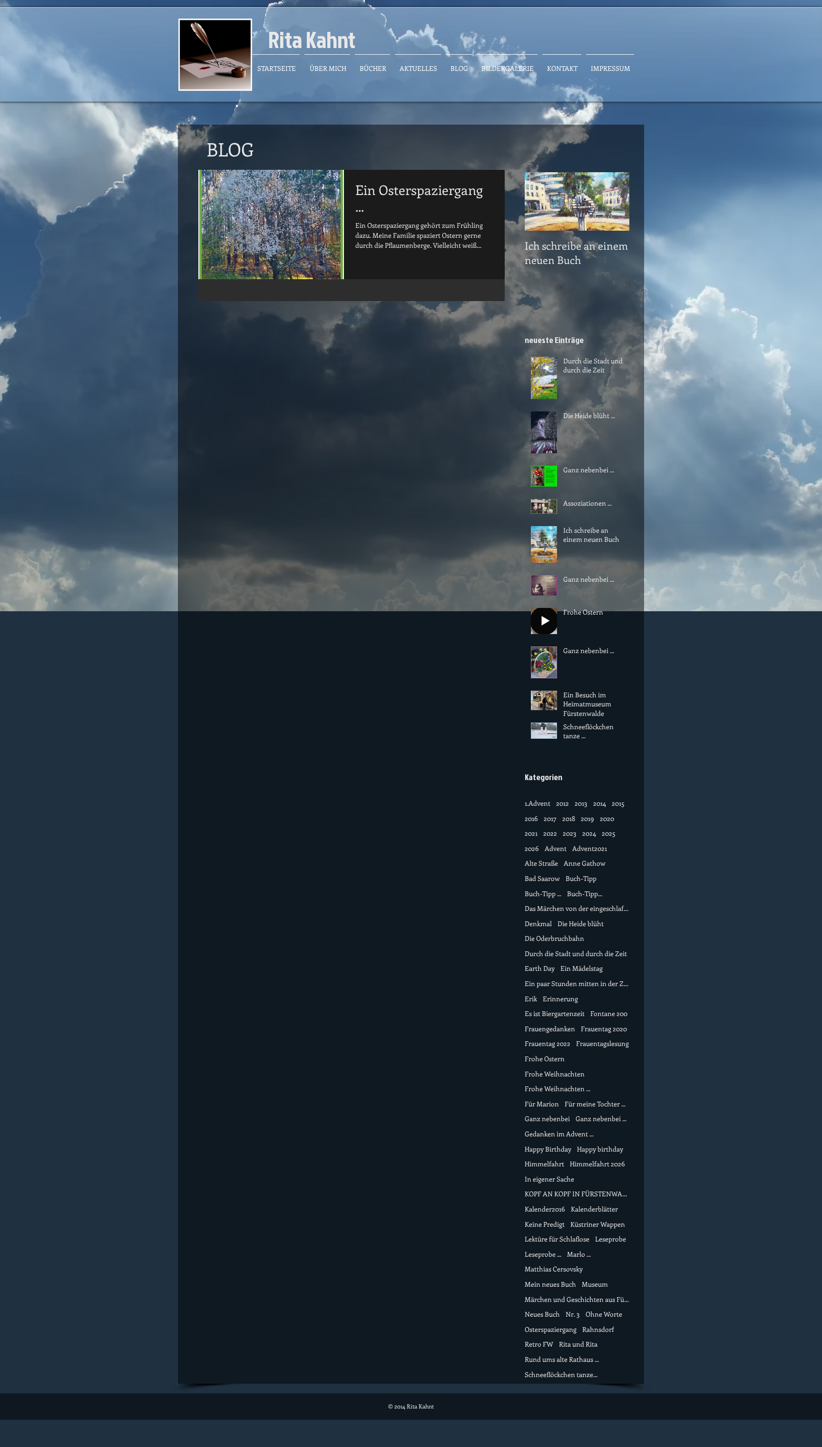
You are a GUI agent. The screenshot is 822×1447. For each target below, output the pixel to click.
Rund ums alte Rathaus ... (562, 1359)
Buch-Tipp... (584, 893)
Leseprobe (610, 1238)
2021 (531, 833)
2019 (587, 818)
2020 (607, 818)
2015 (618, 803)
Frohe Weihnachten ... (557, 1088)
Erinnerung (560, 998)
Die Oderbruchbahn (554, 938)
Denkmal (538, 923)
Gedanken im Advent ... (559, 1133)
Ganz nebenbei (547, 1118)
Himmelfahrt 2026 (597, 1163)
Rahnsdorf (598, 1329)
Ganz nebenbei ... (601, 1118)
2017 (550, 818)
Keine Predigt (545, 1224)
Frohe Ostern (545, 1058)
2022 (550, 833)
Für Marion (542, 1103)
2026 (532, 848)
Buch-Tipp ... (543, 893)
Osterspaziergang (551, 1329)
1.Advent (537, 803)
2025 (609, 833)
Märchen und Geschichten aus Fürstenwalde (577, 1299)
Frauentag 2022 (547, 1043)
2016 (531, 818)
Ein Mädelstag (581, 968)
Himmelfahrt (544, 1163)
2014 (599, 803)
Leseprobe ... (543, 1254)
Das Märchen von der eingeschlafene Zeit (577, 908)
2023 (570, 833)
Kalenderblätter (594, 1208)
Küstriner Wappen (597, 1224)
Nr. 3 (573, 1314)
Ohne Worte (604, 1314)
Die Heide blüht (581, 923)
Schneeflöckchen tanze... (561, 1374)
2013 (581, 803)
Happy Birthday (548, 1149)
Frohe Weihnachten (555, 1073)
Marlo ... (579, 1254)
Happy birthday (600, 1149)
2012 (562, 803)
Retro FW (539, 1344)
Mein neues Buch (550, 1284)
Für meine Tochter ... (595, 1103)
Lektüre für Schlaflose (557, 1238)
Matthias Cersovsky (554, 1268)
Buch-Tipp (581, 878)
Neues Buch (542, 1314)
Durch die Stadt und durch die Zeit (576, 953)
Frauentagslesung (602, 1043)
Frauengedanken (550, 1028)
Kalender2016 (545, 1208)
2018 (568, 818)
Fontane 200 (608, 1013)
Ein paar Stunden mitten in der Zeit (577, 983)
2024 (589, 833)
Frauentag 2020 (604, 1028)
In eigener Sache (549, 1178)
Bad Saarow (542, 878)
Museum (595, 1284)
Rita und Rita (578, 1344)
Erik (531, 998)
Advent (556, 848)
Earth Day (540, 968)
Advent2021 (589, 848)
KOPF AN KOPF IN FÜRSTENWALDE (577, 1193)
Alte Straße (541, 863)
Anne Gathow (585, 863)
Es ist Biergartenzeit (555, 1013)
